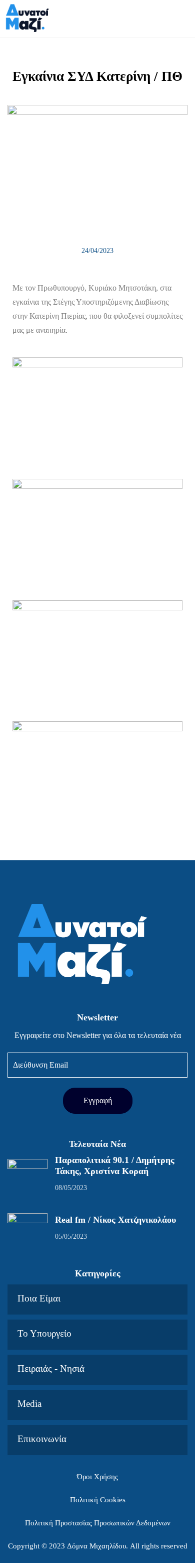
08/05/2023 (71, 1188)
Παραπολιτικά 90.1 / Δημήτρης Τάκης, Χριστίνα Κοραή (114, 1165)
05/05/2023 (71, 1236)
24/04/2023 (98, 250)
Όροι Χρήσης (97, 1477)
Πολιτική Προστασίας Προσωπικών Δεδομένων (97, 1523)
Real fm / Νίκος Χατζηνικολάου (115, 1220)
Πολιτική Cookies (98, 1500)
